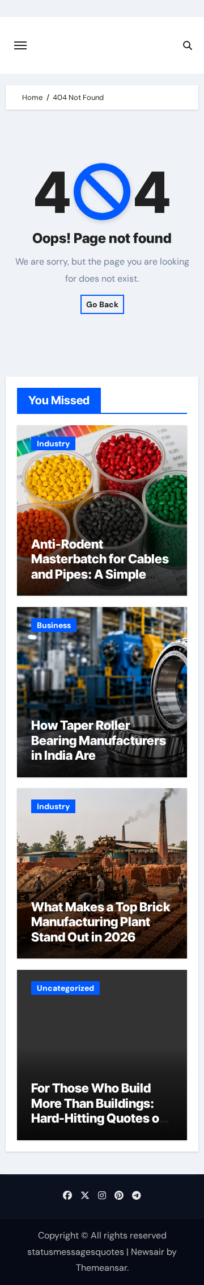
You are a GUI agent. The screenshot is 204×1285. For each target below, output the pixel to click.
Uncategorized (65, 988)
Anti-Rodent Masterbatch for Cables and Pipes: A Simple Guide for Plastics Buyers (100, 574)
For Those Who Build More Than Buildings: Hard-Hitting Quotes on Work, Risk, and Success (99, 1118)
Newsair (147, 1252)
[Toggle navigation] (20, 45)
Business (54, 625)
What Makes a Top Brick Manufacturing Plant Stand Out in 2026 (100, 921)
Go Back (102, 304)
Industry (53, 443)
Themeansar (101, 1268)
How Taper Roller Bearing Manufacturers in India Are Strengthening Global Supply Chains (98, 755)
